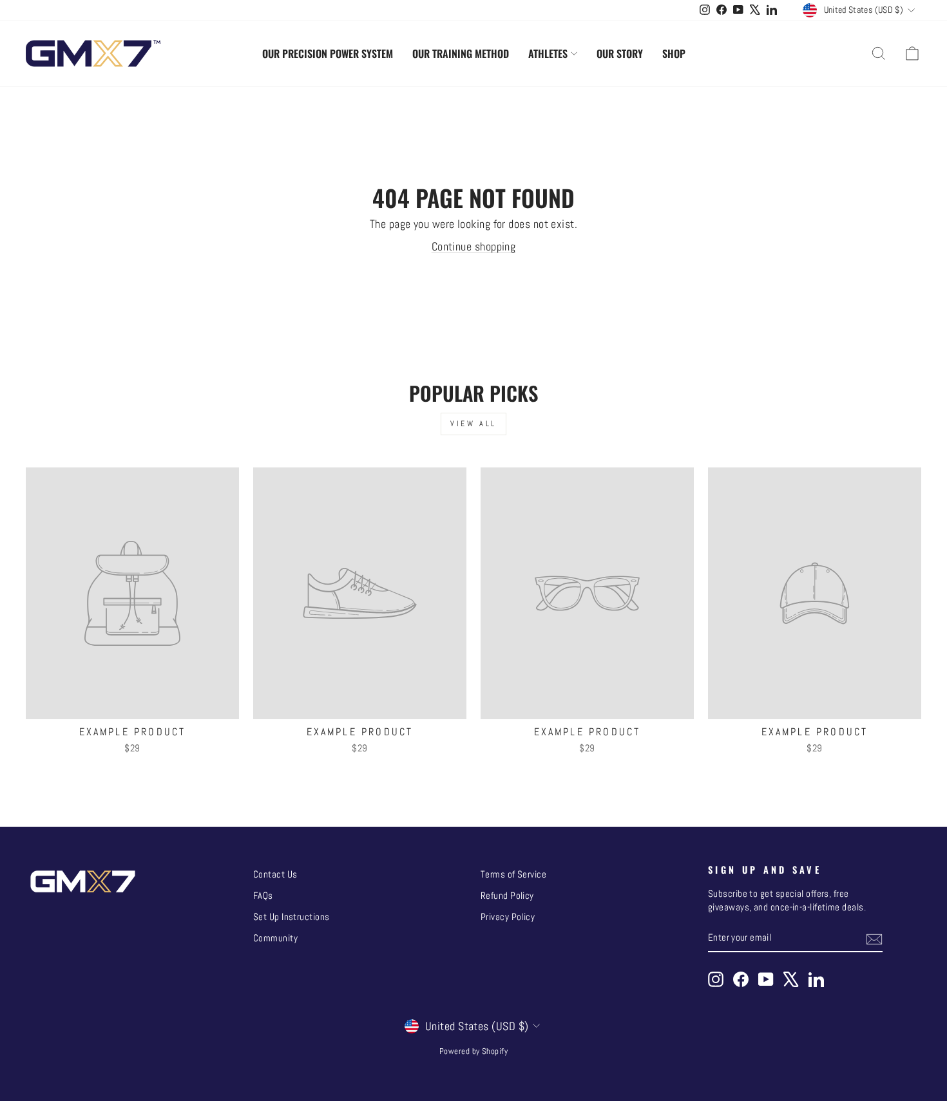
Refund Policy (507, 895)
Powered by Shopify (473, 1051)
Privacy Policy (508, 916)
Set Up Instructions (291, 916)
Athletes (548, 53)
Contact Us (275, 874)
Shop (673, 53)
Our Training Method (460, 53)
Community (275, 938)
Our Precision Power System (327, 53)
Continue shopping (474, 246)
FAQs (263, 895)
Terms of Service (513, 874)
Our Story (620, 53)
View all (473, 424)
